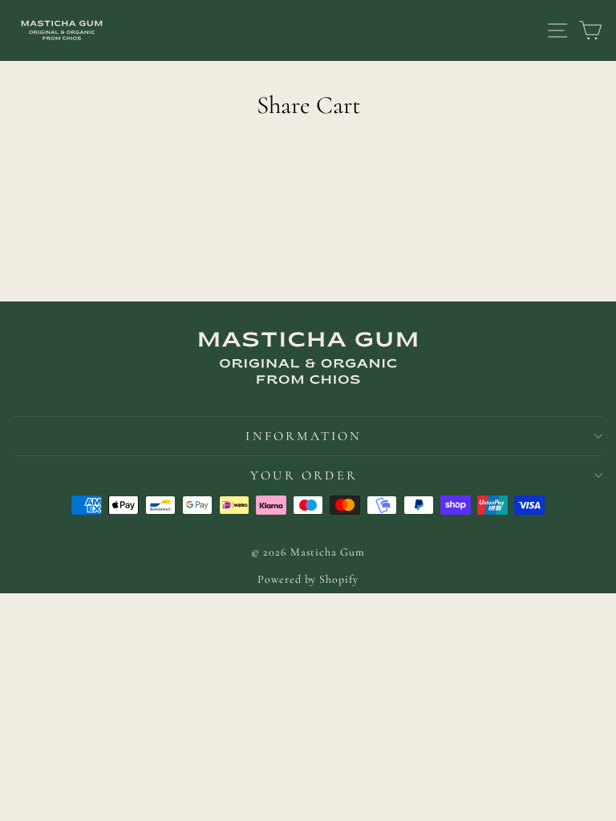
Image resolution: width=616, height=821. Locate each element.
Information (303, 436)
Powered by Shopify (307, 579)
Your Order (304, 475)
